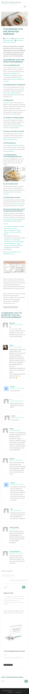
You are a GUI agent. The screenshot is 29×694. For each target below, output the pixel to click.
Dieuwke (12, 386)
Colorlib (9, 692)
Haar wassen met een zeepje (10, 228)
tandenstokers (11, 151)
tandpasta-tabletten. (14, 94)
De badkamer (20, 40)
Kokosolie (5, 102)
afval (5, 307)
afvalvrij (9, 307)
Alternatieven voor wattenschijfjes (12, 239)
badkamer (14, 307)
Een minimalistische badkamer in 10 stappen (14, 226)
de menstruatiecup (7, 219)
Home (5, 654)
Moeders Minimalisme (7, 690)
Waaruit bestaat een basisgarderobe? (13, 657)
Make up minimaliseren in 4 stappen (12, 230)
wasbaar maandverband (18, 219)
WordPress (18, 692)
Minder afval (6, 42)
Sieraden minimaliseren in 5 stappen (12, 243)
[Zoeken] (23, 587)
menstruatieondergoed (8, 221)
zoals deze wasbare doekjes (15, 125)
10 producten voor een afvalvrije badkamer (14, 241)
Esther (11, 345)
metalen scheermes (16, 203)
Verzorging (12, 42)
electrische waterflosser (13, 145)
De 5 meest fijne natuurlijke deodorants (13, 245)
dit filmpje (14, 114)
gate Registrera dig (14, 551)
